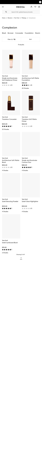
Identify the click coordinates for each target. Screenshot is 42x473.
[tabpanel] (21, 148)
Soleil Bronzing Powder (10, 201)
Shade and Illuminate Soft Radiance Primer (9, 79)
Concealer (19, 33)
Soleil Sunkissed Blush (10, 243)
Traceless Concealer (9, 119)
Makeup (24, 18)
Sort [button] (30, 39)
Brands (10, 18)
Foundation (29, 33)
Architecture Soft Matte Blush (10, 161)
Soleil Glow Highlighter (30, 201)
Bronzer (11, 33)
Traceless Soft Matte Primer (29, 120)
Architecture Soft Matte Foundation (30, 79)
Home (4, 18)
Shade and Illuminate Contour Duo (29, 161)
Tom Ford (16, 18)
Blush (4, 33)
